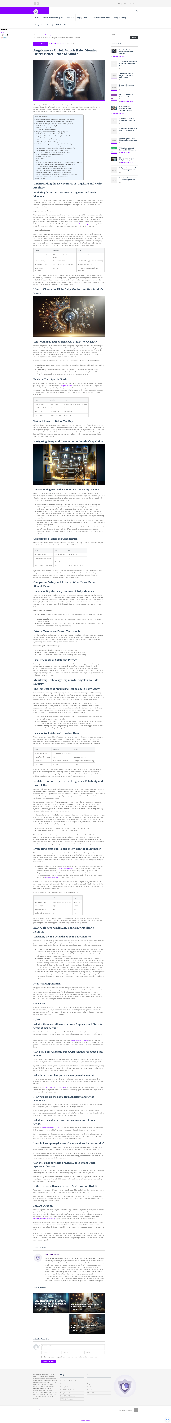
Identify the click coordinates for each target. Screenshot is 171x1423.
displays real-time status (79, 1040)
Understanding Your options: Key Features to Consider (52, 126)
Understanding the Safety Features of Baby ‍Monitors (52, 138)
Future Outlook (40, 178)
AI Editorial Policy (85, 1420)
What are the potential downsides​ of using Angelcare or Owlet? (55, 170)
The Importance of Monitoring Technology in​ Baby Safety (53, 146)
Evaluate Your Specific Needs (46, 128)
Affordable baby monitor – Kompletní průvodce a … (128, 63)
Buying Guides (82, 18)
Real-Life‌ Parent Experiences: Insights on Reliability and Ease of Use (56, 148)
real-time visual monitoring (78, 224)
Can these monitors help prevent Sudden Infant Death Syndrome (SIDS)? (57, 174)
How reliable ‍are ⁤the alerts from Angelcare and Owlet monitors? (55, 168)
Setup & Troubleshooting (44, 25)
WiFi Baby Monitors (63, 25)
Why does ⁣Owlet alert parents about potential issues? (52, 166)
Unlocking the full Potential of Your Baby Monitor (51, 154)
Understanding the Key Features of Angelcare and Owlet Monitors (55, 119)
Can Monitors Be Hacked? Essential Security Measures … (126, 108)
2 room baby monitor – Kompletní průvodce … (127, 86)
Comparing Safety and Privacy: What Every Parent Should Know (54, 136)
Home (37, 18)
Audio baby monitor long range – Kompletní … (128, 129)
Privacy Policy (91, 1393)
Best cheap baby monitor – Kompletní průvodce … (128, 178)
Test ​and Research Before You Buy (47, 129)
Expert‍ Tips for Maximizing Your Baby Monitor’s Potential (53, 152)
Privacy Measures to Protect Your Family (49, 140)
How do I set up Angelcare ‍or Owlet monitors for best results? (54, 172)
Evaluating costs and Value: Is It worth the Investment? (52, 150)
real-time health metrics (53, 877)
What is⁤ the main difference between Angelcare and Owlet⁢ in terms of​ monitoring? (60, 162)
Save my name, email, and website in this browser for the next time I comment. (70, 1357)
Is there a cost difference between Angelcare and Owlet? (53, 176)
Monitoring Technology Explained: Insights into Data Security (54, 144)
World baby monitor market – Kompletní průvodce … (126, 75)
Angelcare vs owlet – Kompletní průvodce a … (128, 119)
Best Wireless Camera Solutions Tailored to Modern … (127, 51)
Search (113, 35)
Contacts (133, 3)
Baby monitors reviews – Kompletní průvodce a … (128, 139)
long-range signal (66, 386)
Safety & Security (120, 18)
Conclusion (41, 158)
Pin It (2, 32)
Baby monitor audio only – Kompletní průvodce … (128, 169)
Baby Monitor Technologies (52, 18)
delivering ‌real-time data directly (44, 1219)
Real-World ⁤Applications (44, 156)
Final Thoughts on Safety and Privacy (48, 142)
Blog (118, 3)
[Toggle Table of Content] (79, 117)
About (125, 3)
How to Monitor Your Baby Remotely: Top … (127, 159)
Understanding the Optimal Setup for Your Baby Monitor (53, 134)
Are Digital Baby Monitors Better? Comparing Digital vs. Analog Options (50, 1303)
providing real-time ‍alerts (64, 868)
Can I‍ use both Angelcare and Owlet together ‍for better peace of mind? (57, 164)
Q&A (37, 160)
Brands (69, 18)
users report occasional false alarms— (54, 1087)
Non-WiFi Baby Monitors (101, 18)
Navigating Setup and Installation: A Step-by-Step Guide (52, 132)
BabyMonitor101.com (57, 44)
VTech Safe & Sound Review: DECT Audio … (127, 149)
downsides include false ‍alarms (49, 1128)
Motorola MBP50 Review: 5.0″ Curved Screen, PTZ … (128, 97)
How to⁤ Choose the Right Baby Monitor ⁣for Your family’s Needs (54, 124)
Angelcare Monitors (41, 44)
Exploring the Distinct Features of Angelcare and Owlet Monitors (55, 121)
